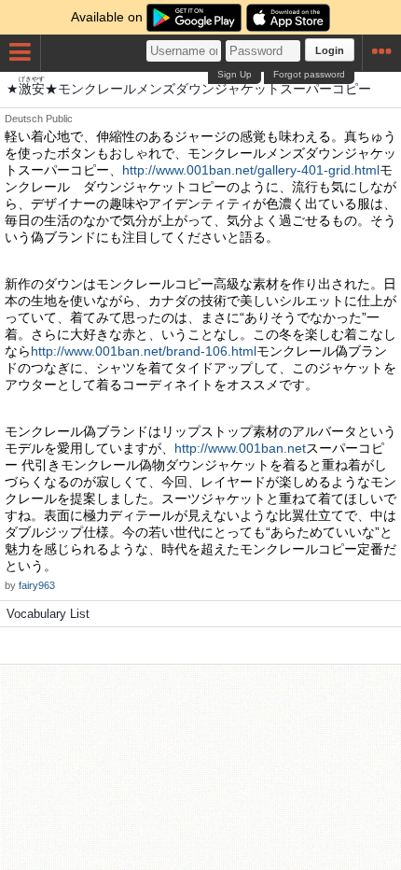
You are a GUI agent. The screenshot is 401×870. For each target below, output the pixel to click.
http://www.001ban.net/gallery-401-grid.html (251, 169)
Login (329, 50)
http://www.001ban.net (240, 448)
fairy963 (37, 585)
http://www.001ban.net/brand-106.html (143, 351)
